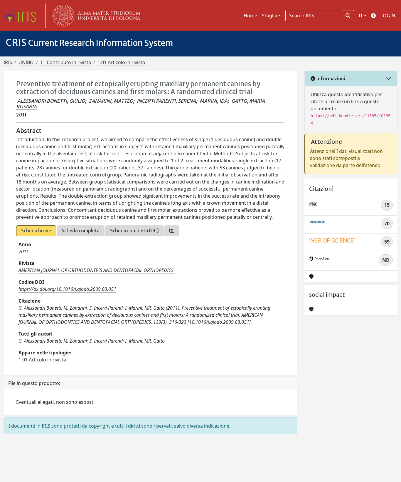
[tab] (171, 230)
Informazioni (330, 78)
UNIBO (26, 62)
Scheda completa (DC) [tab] (134, 231)
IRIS (8, 62)
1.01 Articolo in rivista (121, 62)
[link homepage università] (95, 16)
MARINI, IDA (214, 101)
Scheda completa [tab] (81, 231)
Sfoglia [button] (269, 15)
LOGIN (387, 15)
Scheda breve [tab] (36, 231)
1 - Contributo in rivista (65, 62)
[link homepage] (22, 15)
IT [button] (361, 15)
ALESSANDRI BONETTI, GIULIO (51, 101)
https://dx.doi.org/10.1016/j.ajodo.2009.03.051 (67, 289)
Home (250, 15)
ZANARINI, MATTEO (111, 101)
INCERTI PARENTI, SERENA (166, 101)
